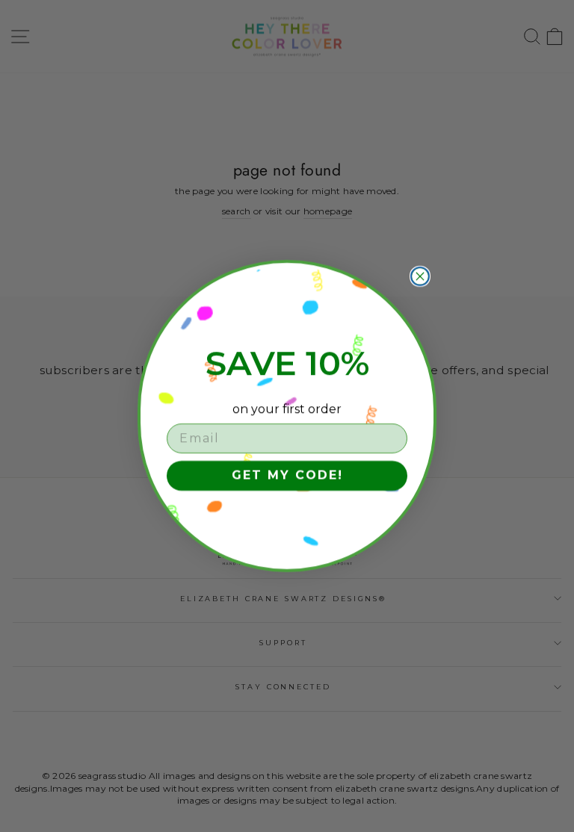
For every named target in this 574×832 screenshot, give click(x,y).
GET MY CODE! (287, 475)
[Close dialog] (420, 276)
